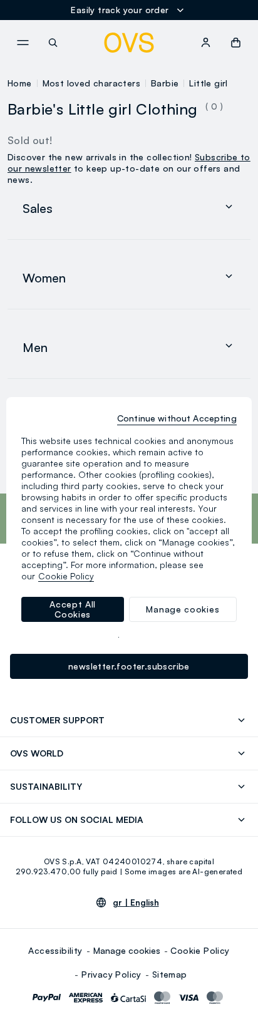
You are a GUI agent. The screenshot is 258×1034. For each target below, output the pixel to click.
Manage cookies (126, 950)
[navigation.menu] (22, 42)
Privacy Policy (111, 974)
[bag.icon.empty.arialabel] (235, 42)
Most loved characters (91, 83)
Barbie (164, 83)
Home (20, 83)
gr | (136, 902)
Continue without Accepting (177, 418)
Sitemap (169, 974)
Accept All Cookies (72, 609)
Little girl (208, 83)
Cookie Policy (199, 950)
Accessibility (55, 950)
